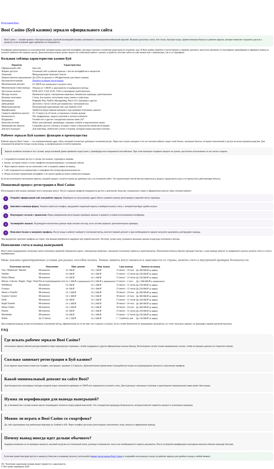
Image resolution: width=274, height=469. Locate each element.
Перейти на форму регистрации (48, 80)
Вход (16, 23)
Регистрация (7, 23)
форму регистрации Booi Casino (106, 456)
